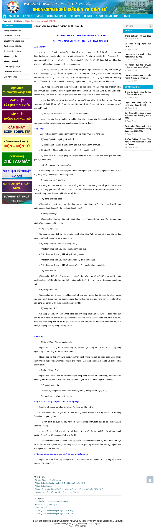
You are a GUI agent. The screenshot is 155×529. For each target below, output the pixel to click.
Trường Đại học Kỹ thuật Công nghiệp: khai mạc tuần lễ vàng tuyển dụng (138, 141)
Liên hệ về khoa (10, 77)
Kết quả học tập (10, 56)
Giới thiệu (27, 16)
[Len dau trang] (150, 479)
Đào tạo (39, 16)
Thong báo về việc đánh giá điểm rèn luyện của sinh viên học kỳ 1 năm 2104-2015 (69, 489)
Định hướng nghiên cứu (14, 41)
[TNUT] (4, 16)
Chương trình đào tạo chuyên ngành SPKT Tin (54, 514)
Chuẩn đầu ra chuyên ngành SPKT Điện (51, 501)
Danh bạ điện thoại (12, 67)
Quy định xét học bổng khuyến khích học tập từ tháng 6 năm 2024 (138, 115)
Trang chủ (7, 21)
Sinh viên (88, 16)
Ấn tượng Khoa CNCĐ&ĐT (107, 16)
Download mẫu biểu (12, 72)
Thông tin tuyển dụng (44, 486)
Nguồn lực (75, 16)
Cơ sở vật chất (41, 508)
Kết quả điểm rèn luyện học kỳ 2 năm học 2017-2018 (57, 492)
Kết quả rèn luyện (11, 61)
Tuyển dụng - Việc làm (13, 46)
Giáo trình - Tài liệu (12, 36)
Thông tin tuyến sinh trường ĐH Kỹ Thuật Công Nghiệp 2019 (60, 483)
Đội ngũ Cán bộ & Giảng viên (47, 505)
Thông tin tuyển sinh (12, 31)
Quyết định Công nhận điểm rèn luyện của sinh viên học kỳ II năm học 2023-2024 (138, 128)
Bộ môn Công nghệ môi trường (48, 480)
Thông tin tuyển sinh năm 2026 (138, 36)
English (126, 16)
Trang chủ (14, 16)
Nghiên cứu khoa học (56, 16)
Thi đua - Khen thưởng (13, 51)
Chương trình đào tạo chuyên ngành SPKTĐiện (54, 511)
